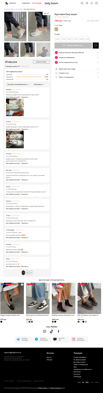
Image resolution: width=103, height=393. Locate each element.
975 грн (3, 319)
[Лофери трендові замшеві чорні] (12, 298)
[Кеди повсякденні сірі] (86, 321)
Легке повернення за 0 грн (68, 62)
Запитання (77, 372)
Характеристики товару (67, 69)
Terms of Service (55, 388)
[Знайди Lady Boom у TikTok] (51, 331)
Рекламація (77, 376)
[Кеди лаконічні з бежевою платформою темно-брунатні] (29, 321)
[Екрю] (56, 29)
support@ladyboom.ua (12, 352)
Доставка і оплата (79, 362)
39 (74, 39)
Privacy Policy (42, 388)
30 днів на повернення (66, 57)
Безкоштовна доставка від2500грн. (71, 52)
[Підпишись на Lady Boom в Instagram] (44, 331)
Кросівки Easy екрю (30, 9)
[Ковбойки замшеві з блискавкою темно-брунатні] (63, 298)
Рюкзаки (49, 360)
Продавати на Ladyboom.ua (83, 369)
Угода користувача (39, 381)
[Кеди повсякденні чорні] (83, 321)
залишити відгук (41, 62)
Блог (75, 367)
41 (86, 39)
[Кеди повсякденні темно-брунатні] (89, 298)
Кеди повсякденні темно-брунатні (88, 315)
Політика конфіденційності (24, 381)
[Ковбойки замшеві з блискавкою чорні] (55, 321)
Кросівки (19, 9)
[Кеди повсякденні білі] (81, 321)
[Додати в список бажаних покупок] (96, 46)
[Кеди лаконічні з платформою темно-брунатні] (32, 321)
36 (56, 39)
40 (80, 39)
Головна (6, 9)
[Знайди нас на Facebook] (58, 331)
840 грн (81, 319)
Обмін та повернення (66, 77)
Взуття (13, 9)
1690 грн (55, 319)
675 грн (29, 319)
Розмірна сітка (64, 73)
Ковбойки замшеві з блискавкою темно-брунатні (63, 315)
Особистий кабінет (80, 357)
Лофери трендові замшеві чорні (10, 315)
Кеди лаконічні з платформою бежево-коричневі (37, 315)
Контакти (77, 374)
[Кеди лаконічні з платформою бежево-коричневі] (38, 298)
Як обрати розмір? (80, 360)
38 (68, 39)
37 (62, 39)
